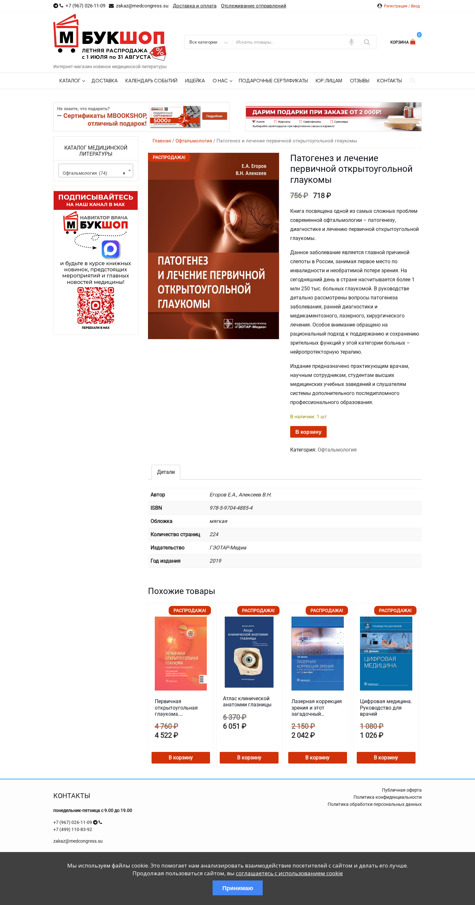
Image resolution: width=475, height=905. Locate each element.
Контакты (389, 81)
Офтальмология (193, 141)
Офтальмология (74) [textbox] (94, 173)
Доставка (104, 81)
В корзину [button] (181, 757)
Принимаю (237, 888)
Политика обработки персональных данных (375, 804)
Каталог (69, 81)
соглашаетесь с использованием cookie (289, 873)
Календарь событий (151, 81)
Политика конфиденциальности (388, 797)
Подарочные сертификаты (273, 81)
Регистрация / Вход (402, 6)
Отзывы (359, 81)
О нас (220, 81)
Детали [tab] (166, 472)
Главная (162, 141)
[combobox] (95, 170)
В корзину (308, 431)
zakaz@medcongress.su (78, 841)
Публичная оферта (402, 790)
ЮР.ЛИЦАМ (329, 81)
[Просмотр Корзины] (413, 42)
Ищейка (195, 81)
